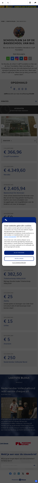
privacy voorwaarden (10, 237)
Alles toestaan (19, 252)
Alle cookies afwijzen (19, 262)
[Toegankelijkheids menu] (36, 481)
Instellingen (19, 258)
